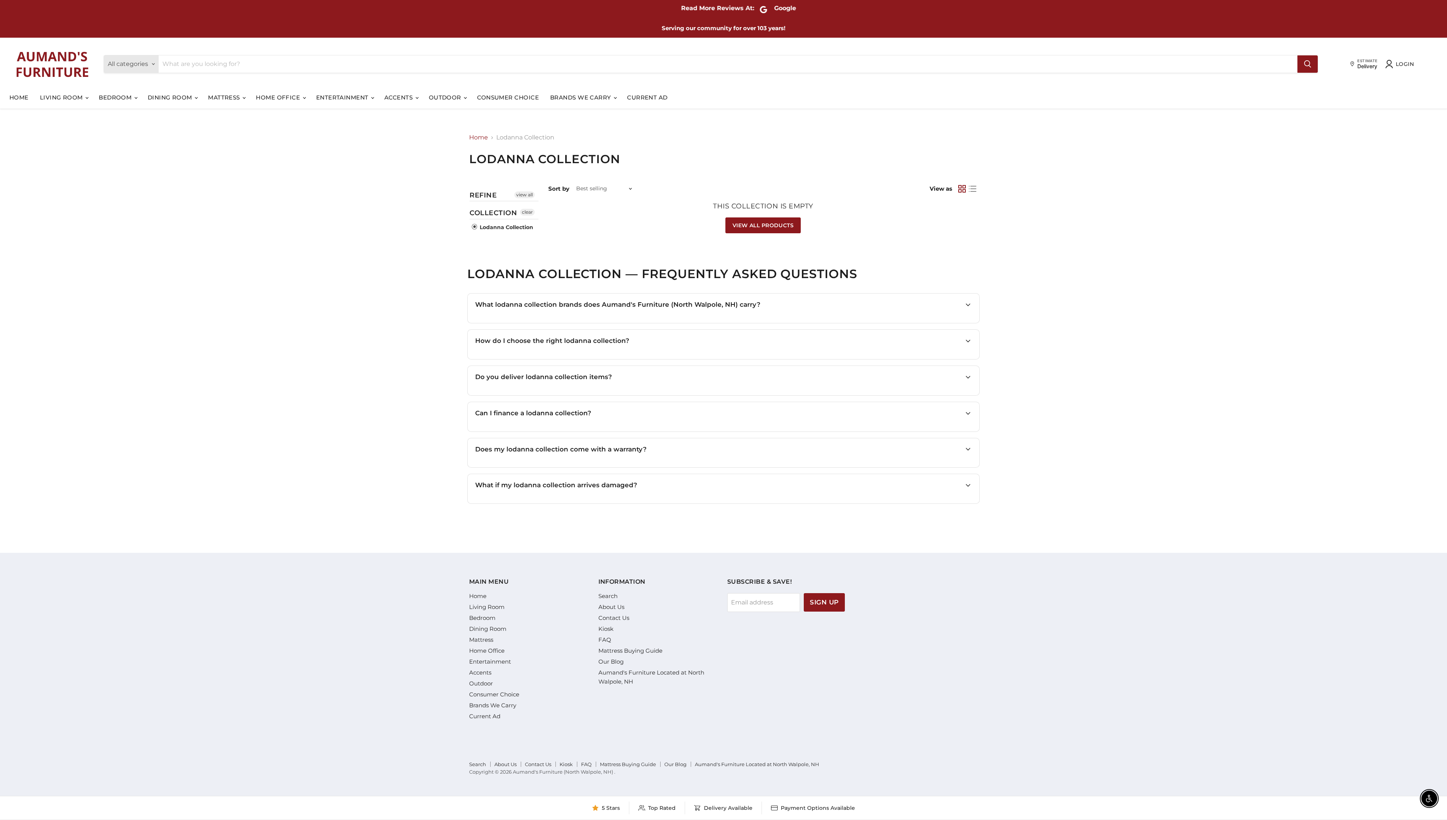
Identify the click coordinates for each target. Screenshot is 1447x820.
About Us (611, 606)
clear (527, 212)
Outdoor (446, 97)
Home (19, 97)
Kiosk (605, 628)
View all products (763, 225)
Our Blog (611, 661)
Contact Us (613, 617)
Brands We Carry (581, 97)
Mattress (225, 97)
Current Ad (647, 97)
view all (524, 194)
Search (608, 596)
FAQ (604, 639)
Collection (493, 213)
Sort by (558, 188)
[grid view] (962, 189)
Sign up (824, 602)
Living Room (62, 97)
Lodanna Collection (505, 227)
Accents (399, 97)
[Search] (1307, 64)
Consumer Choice (508, 97)
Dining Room (171, 97)
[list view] (972, 189)
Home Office (278, 97)
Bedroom (116, 97)
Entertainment (343, 97)
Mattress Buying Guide (630, 650)
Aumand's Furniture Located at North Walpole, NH (757, 764)
